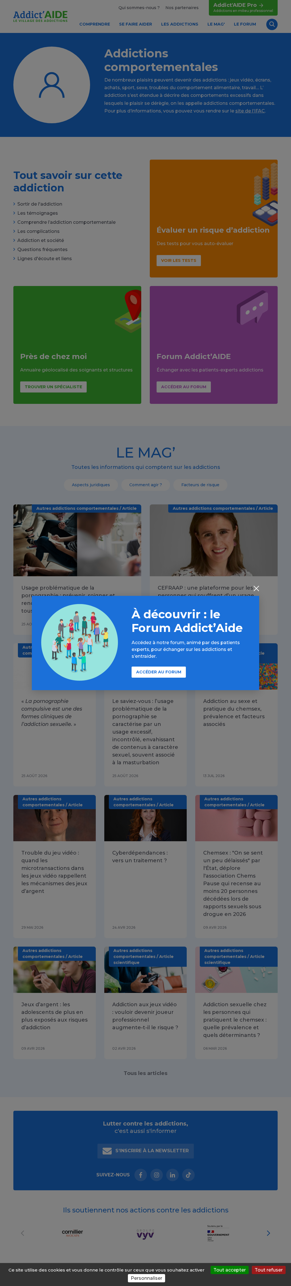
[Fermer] (256, 589)
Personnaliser (146, 1278)
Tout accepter (229, 1270)
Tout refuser (269, 1270)
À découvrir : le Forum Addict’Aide (187, 621)
